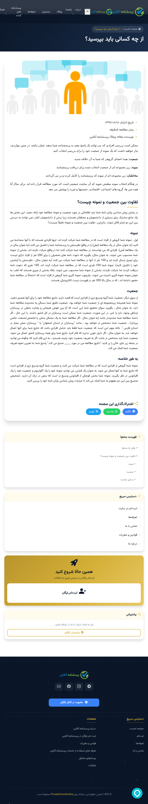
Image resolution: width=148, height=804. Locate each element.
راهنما (69, 10)
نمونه (131, 464)
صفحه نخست (130, 29)
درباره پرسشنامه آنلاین (84, 729)
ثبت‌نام (140, 736)
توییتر (91, 412)
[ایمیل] (59, 687)
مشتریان (46, 12)
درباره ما (132, 544)
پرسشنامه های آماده (16, 12)
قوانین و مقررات (128, 535)
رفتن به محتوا (129, 448)
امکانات (92, 766)
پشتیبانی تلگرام (72, 633)
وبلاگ (59, 12)
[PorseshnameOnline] (128, 11)
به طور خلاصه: (127, 480)
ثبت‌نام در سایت (128, 508)
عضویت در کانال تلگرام (71, 702)
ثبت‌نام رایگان (69, 593)
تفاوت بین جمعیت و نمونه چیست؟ (118, 456)
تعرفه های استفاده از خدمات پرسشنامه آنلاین (73, 751)
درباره (78, 10)
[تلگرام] (89, 687)
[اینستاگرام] (79, 687)
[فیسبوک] (69, 687)
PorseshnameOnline (62, 794)
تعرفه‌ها (31, 12)
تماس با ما (131, 526)
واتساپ (110, 412)
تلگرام (128, 412)
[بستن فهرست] (87, 12)
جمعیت (130, 472)
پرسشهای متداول (87, 758)
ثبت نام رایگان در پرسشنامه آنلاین (79, 736)
